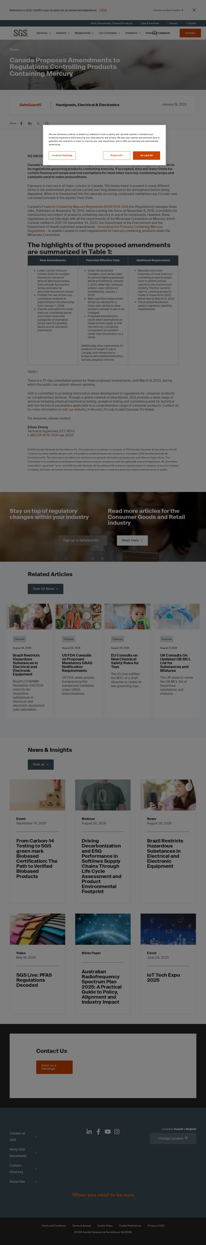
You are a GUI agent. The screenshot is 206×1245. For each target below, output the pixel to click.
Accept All (146, 155)
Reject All (116, 155)
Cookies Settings (62, 155)
